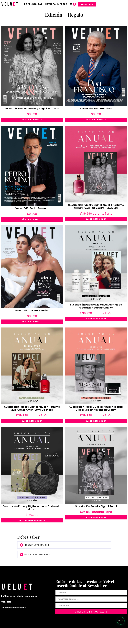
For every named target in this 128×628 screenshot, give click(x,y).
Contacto (6, 601)
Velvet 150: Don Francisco (96, 108)
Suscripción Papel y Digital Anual (96, 506)
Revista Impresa (56, 4)
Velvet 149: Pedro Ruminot (32, 208)
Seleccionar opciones (32, 520)
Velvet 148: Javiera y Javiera (32, 310)
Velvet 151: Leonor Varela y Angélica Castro (32, 108)
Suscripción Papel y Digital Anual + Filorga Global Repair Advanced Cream (96, 408)
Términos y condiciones (13, 607)
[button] (64, 545)
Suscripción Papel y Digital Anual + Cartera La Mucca (32, 507)
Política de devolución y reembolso (19, 596)
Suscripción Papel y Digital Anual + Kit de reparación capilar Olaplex (96, 306)
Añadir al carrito (32, 120)
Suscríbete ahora (96, 219)
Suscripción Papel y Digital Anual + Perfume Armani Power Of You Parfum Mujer (96, 206)
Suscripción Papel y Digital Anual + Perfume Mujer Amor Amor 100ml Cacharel (32, 408)
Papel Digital (33, 4)
